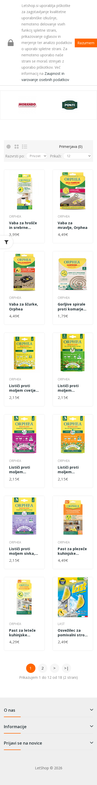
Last (61, 624)
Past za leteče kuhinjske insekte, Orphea (24, 632)
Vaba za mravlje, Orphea (72, 225)
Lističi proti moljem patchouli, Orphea (19, 469)
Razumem (85, 42)
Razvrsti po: (15, 156)
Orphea (15, 216)
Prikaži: (56, 156)
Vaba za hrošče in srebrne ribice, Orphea (23, 225)
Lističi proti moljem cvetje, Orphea (23, 388)
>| (66, 668)
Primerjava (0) (71, 146)
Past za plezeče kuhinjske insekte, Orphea (73, 551)
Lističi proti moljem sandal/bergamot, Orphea (73, 469)
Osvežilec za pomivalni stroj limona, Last (72, 632)
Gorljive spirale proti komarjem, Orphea (73, 306)
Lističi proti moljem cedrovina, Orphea (68, 388)
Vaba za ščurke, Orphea (23, 306)
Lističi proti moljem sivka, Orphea (22, 551)
